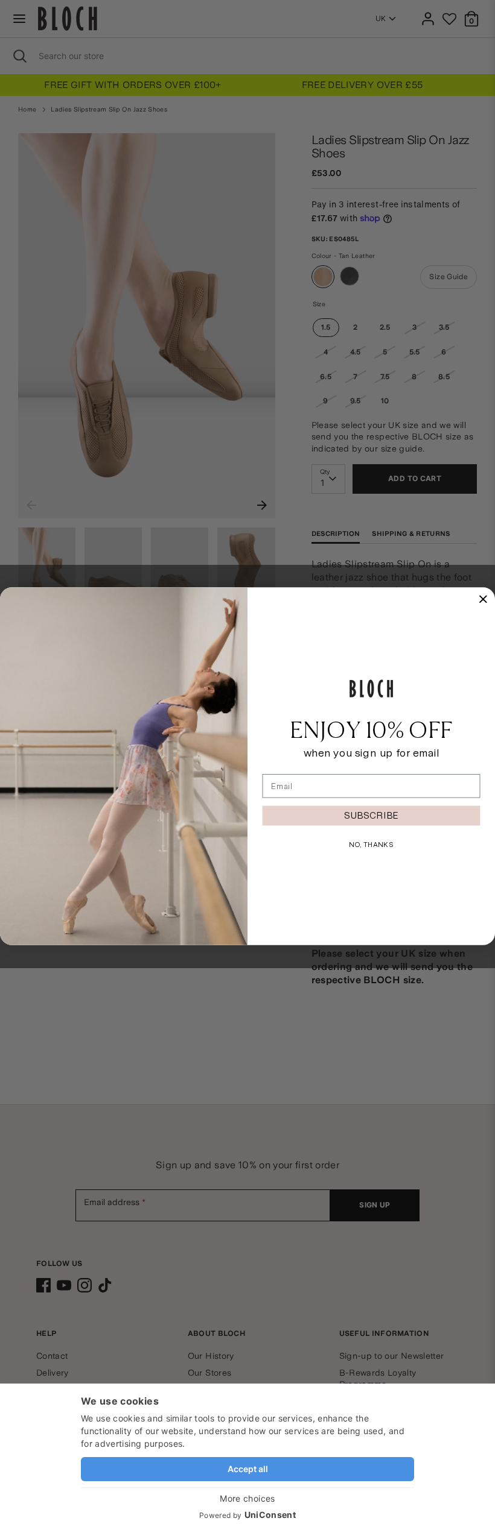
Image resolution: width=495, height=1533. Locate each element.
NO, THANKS (371, 844)
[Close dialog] (483, 599)
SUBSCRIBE (371, 815)
